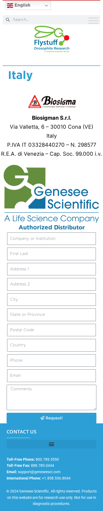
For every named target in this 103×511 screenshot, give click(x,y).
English (21, 5)
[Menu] (93, 20)
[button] (51, 444)
